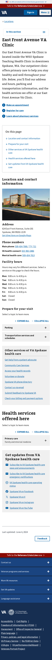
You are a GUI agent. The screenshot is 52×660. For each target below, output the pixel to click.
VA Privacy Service (9, 641)
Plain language (8, 633)
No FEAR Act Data (30, 641)
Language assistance (10, 598)
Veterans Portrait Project (13, 648)
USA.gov (5, 645)
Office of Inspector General (29, 629)
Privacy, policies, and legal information (19, 637)
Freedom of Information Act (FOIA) (17, 625)
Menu (44, 12)
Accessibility (7, 621)
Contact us (6, 562)
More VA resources (9, 580)
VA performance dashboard (25, 645)
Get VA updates (8, 589)
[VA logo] (4, 12)
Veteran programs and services (15, 571)
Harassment (7, 629)
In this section (13, 32)
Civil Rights (21, 621)
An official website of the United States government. (26, 2)
